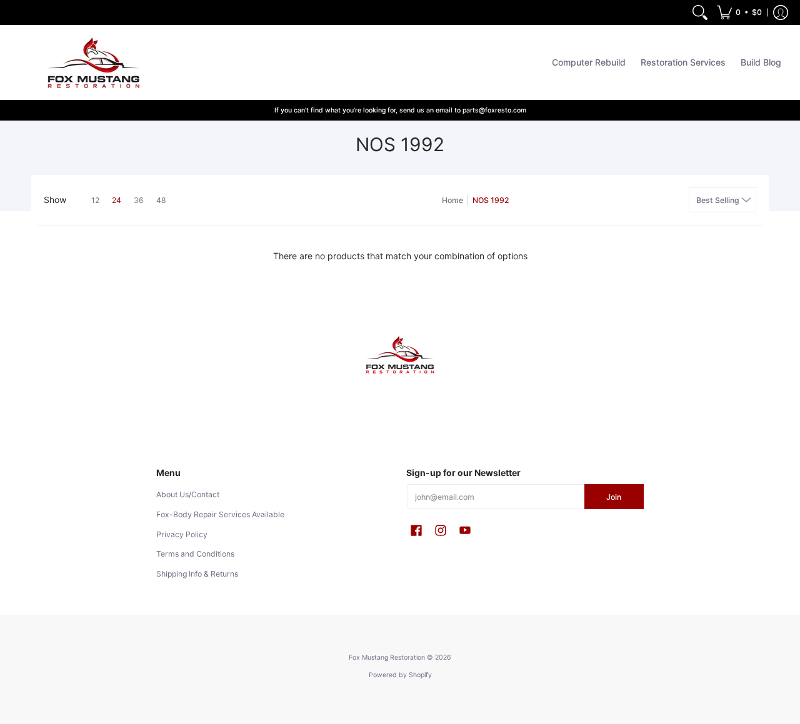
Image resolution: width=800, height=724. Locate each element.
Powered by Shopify (400, 675)
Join (613, 497)
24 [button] (116, 200)
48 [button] (161, 200)
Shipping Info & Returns (197, 573)
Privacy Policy (182, 534)
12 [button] (95, 200)
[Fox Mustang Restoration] (90, 62)
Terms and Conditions (195, 553)
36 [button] (139, 200)
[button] (739, 12)
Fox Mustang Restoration (387, 657)
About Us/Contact (187, 494)
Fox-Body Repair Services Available (220, 514)
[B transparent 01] (400, 355)
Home (452, 200)
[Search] (700, 12)
